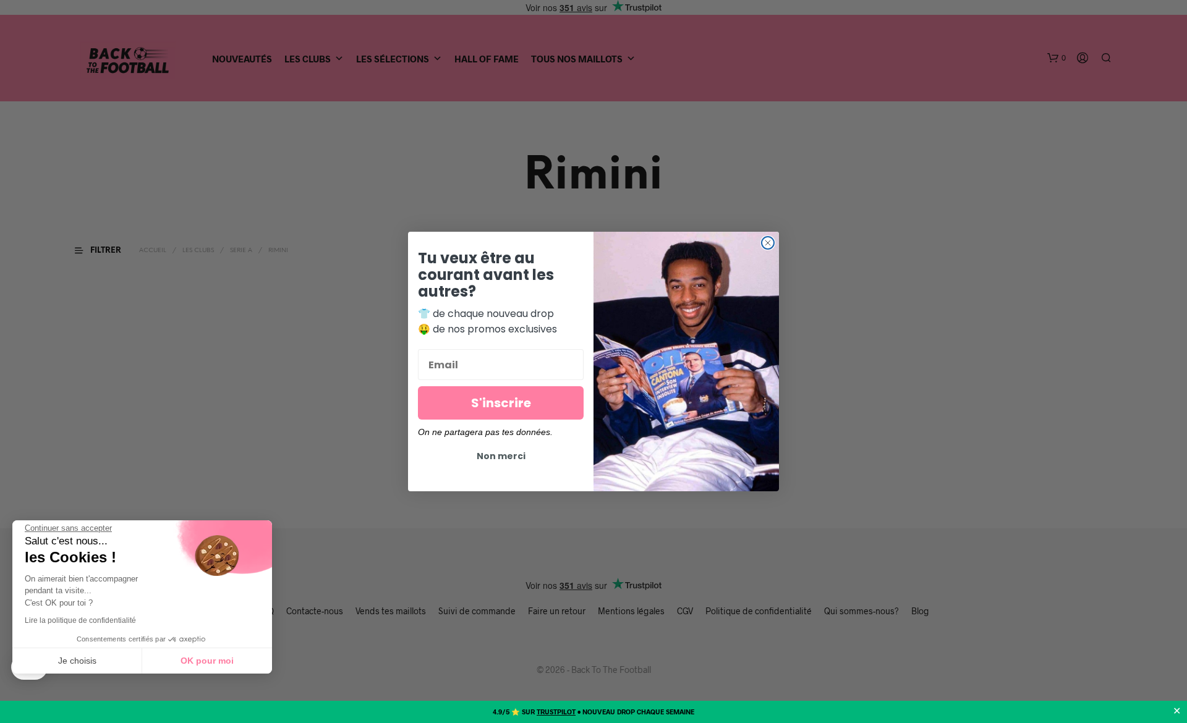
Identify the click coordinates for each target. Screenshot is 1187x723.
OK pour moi (207, 661)
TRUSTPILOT (556, 712)
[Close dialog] (768, 243)
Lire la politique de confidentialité (80, 620)
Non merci (501, 456)
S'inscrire (501, 403)
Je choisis (77, 661)
